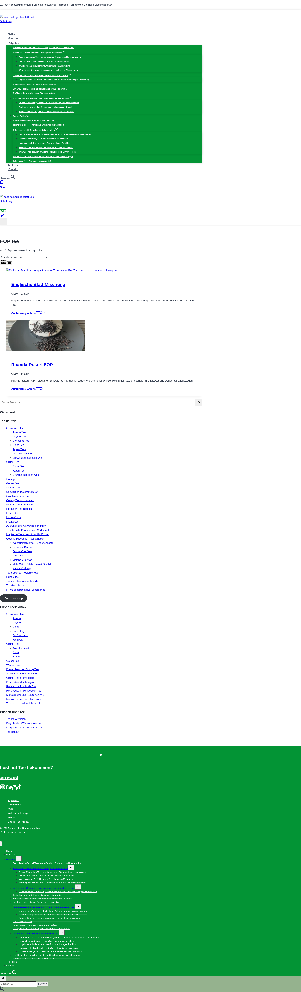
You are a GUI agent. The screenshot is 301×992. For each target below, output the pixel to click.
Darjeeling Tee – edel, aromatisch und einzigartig (34, 84)
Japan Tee (18, 470)
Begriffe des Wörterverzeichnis (24, 723)
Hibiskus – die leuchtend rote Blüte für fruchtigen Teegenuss (46, 147)
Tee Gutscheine (15, 585)
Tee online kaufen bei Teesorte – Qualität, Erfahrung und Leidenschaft (43, 47)
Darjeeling (18, 631)
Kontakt (13, 169)
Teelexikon (14, 165)
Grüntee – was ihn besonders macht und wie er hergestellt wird (44, 907)
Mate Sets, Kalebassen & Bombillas (33, 564)
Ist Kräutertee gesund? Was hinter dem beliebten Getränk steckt (47, 152)
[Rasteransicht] (3, 262)
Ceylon (17, 622)
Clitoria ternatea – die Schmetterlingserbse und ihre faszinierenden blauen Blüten (55, 134)
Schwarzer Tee (15, 428)
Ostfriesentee (20, 635)
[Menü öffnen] (3, 221)
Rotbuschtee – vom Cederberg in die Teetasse (33, 120)
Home (11, 33)
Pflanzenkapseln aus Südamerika (25, 589)
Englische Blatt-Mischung (38, 284)
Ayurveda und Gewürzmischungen (26, 525)
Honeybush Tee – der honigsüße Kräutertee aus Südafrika (38, 125)
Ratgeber (11, 859)
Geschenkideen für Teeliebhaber (25, 538)
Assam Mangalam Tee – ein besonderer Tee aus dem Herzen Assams (50, 57)
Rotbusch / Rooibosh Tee (21, 686)
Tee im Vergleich (16, 719)
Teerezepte (12, 731)
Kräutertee (12, 521)
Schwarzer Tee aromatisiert (22, 491)
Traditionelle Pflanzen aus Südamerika (28, 530)
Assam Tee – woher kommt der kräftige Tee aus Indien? (40, 868)
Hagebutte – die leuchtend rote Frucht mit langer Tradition (44, 143)
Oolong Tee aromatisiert (20, 500)
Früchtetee (12, 513)
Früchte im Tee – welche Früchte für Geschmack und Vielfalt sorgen (43, 157)
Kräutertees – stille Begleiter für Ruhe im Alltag (36, 933)
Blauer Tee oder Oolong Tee (22, 669)
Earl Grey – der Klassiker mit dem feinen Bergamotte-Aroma (40, 89)
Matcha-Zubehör (22, 560)
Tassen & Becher (22, 547)
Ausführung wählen (23, 313)
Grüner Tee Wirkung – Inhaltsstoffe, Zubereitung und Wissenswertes (49, 103)
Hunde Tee (12, 576)
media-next (20, 832)
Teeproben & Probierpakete (22, 572)
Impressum (13, 800)
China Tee (18, 444)
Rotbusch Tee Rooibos (19, 508)
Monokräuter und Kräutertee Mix (25, 694)
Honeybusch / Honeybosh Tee (23, 690)
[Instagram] (2, 788)
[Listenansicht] (9, 263)
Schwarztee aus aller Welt (28, 457)
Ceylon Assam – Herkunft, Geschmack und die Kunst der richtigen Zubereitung (54, 80)
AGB (10, 808)
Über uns (13, 38)
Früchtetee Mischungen (20, 682)
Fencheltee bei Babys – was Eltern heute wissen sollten (43, 139)
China (16, 626)
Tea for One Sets (22, 551)
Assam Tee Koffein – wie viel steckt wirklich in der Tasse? (44, 61)
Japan (16, 656)
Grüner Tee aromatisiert (20, 677)
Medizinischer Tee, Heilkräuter (24, 699)
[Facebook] (6, 788)
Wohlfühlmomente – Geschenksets (33, 542)
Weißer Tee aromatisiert (20, 504)
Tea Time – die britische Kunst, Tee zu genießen (34, 93)
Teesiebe (18, 555)
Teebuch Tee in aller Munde (22, 581)
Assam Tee (19, 432)
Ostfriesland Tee (22, 453)
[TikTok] (19, 788)
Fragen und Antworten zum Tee (24, 727)
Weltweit (18, 639)
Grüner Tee (12, 462)
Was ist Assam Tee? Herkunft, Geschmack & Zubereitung (44, 66)
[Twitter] (10, 788)
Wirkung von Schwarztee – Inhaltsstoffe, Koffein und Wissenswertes (49, 70)
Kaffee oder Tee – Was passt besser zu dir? (32, 161)
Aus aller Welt (21, 648)
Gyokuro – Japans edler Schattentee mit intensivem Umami (45, 107)
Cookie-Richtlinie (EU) (19, 821)
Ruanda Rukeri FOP (32, 364)
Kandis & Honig (22, 568)
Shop (3, 187)
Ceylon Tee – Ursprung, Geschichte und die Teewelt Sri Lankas (44, 888)
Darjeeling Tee (21, 440)
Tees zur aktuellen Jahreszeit (23, 703)
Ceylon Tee (19, 436)
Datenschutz (14, 804)
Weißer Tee (13, 487)
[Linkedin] (15, 788)
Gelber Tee (12, 483)
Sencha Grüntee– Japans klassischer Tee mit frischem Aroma (46, 111)
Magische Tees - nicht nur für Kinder (27, 534)
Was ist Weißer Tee (21, 116)
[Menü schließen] (1, 843)
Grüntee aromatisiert (18, 496)
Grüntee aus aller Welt (26, 474)
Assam (17, 618)
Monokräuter (13, 517)
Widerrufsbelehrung (18, 813)
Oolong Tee (12, 479)
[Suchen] (198, 402)
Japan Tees (19, 449)
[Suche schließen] (3, 978)
